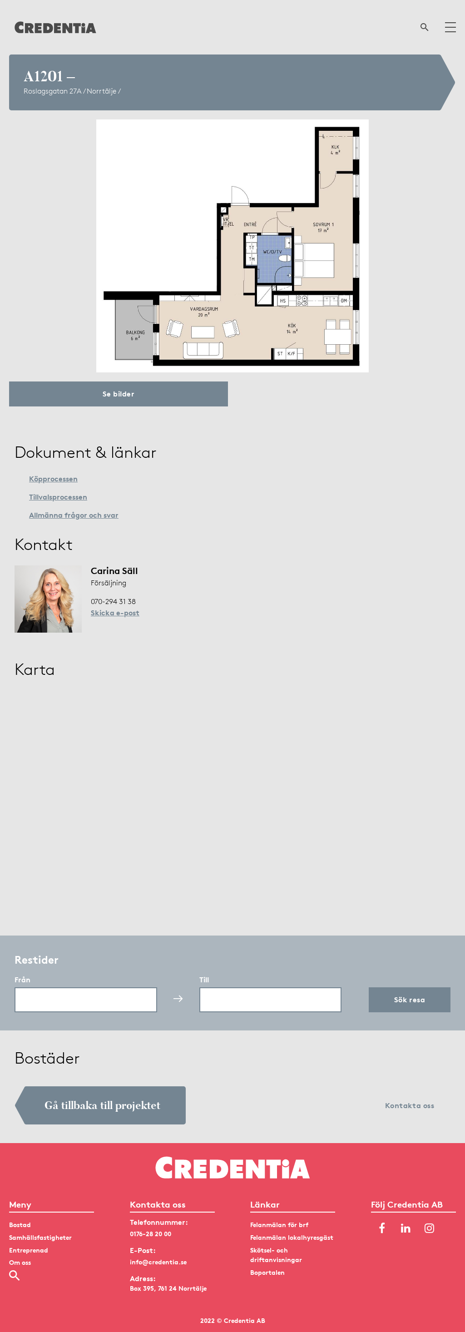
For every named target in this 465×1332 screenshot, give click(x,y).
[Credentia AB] (55, 27)
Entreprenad (28, 1250)
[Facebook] (382, 1228)
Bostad (20, 1224)
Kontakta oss (410, 1105)
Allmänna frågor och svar (74, 515)
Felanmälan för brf (279, 1224)
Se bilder (118, 393)
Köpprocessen (53, 478)
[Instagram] (429, 1228)
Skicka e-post (115, 612)
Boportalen (267, 1272)
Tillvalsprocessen (58, 496)
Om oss (20, 1262)
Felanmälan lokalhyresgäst (291, 1237)
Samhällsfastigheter (40, 1237)
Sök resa (409, 999)
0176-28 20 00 (150, 1234)
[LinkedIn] (405, 1228)
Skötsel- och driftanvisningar (276, 1255)
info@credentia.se (158, 1262)
